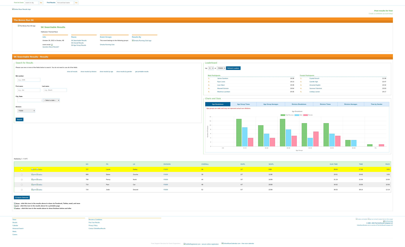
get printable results (141, 71)
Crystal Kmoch (314, 78)
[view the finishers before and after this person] (39, 169)
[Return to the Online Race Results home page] (21, 9)
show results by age (106, 71)
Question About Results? (51, 47)
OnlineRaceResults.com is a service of (375, 225)
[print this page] (361, 219)
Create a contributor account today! (381, 13)
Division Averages (350, 104)
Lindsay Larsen (315, 91)
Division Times (325, 104)
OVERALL (205, 164)
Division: (19, 107)
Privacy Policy (93, 225)
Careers (15, 234)
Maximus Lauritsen (223, 91)
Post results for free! (383, 11)
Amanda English (315, 85)
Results (15, 222)
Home (14, 219)
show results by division (88, 71)
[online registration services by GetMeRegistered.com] (201, 243)
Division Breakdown (299, 104)
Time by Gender (376, 104)
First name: (19, 86)
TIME (361, 164)
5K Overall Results (77, 43)
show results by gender (124, 71)
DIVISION (167, 164)
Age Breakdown (217, 104)
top (206, 68)
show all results (72, 71)
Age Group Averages (270, 104)
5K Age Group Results (78, 45)
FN (107, 164)
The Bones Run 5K (24, 20)
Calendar (15, 225)
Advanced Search (18, 228)
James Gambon (222, 78)
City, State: (19, 96)
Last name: (45, 86)
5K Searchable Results (78, 40)
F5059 (166, 169)
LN (134, 164)
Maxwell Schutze (223, 88)
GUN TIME (334, 164)
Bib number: (20, 76)
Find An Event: (19, 2)
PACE (387, 164)
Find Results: (51, 2)
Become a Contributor (95, 219)
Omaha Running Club (107, 44)
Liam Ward (221, 85)
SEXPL (271, 164)
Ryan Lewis (221, 81)
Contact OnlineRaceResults (97, 228)
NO (87, 164)
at (215, 68)
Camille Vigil (314, 81)
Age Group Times (243, 104)
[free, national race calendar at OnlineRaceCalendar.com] (238, 243)
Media (14, 231)
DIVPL (243, 164)
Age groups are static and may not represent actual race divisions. (229, 108)
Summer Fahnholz (316, 88)
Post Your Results (94, 222)
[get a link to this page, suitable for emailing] (380, 219)
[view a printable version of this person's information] (33, 169)
